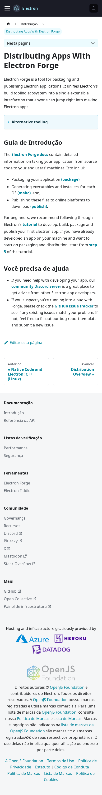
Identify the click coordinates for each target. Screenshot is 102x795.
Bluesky (11, 541)
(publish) (38, 206)
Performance (16, 448)
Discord (11, 533)
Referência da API (19, 420)
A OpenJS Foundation (24, 760)
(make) (24, 192)
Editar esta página (26, 342)
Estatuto (42, 767)
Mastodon (13, 556)
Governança (15, 518)
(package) (70, 179)
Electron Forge (17, 483)
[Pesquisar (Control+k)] (93, 8)
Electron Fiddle (17, 490)
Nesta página (19, 43)
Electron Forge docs (29, 154)
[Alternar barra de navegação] (7, 8)
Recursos (12, 525)
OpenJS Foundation (67, 687)
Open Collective (18, 598)
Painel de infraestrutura (25, 606)
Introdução (14, 412)
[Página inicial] (8, 24)
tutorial (30, 224)
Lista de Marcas (68, 718)
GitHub (10, 591)
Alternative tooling (30, 122)
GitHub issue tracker (74, 306)
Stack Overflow (17, 563)
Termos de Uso (60, 760)
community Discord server (36, 286)
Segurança (13, 455)
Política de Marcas (33, 718)
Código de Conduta (71, 767)
